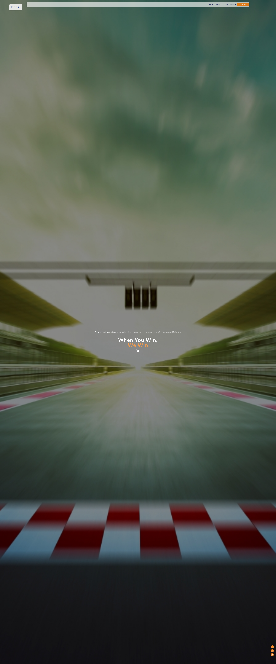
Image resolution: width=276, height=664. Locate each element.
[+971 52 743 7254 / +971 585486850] (272, 646)
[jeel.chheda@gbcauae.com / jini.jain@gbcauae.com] (272, 650)
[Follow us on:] (272, 654)
